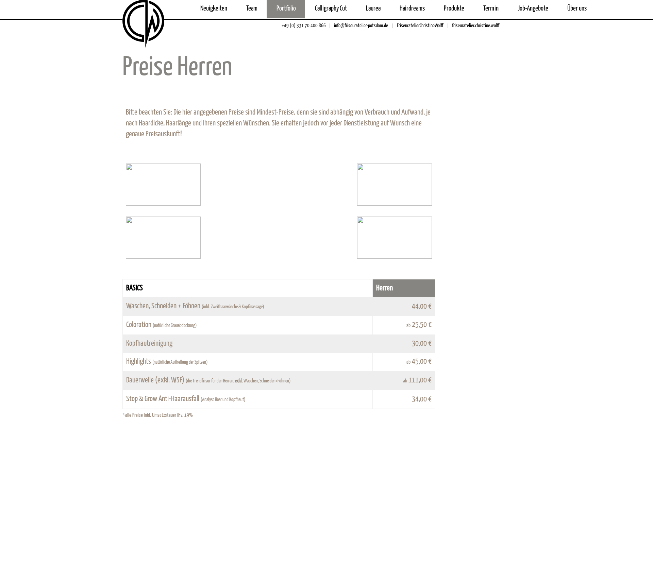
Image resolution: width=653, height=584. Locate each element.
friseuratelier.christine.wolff (475, 25)
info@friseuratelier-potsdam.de (360, 25)
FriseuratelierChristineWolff (419, 25)
